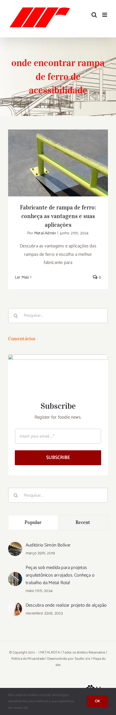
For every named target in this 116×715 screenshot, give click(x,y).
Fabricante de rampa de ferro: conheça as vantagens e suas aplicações (58, 154)
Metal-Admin (45, 233)
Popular (33, 522)
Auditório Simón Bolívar (48, 545)
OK (97, 701)
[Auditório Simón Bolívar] (15, 546)
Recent (83, 522)
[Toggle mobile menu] (105, 15)
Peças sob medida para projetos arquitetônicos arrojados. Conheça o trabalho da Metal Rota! (60, 575)
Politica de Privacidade (28, 659)
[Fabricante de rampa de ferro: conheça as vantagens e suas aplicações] (58, 163)
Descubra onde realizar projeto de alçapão (66, 605)
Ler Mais (22, 277)
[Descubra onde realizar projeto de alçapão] (15, 606)
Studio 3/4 (82, 659)
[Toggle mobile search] (94, 15)
